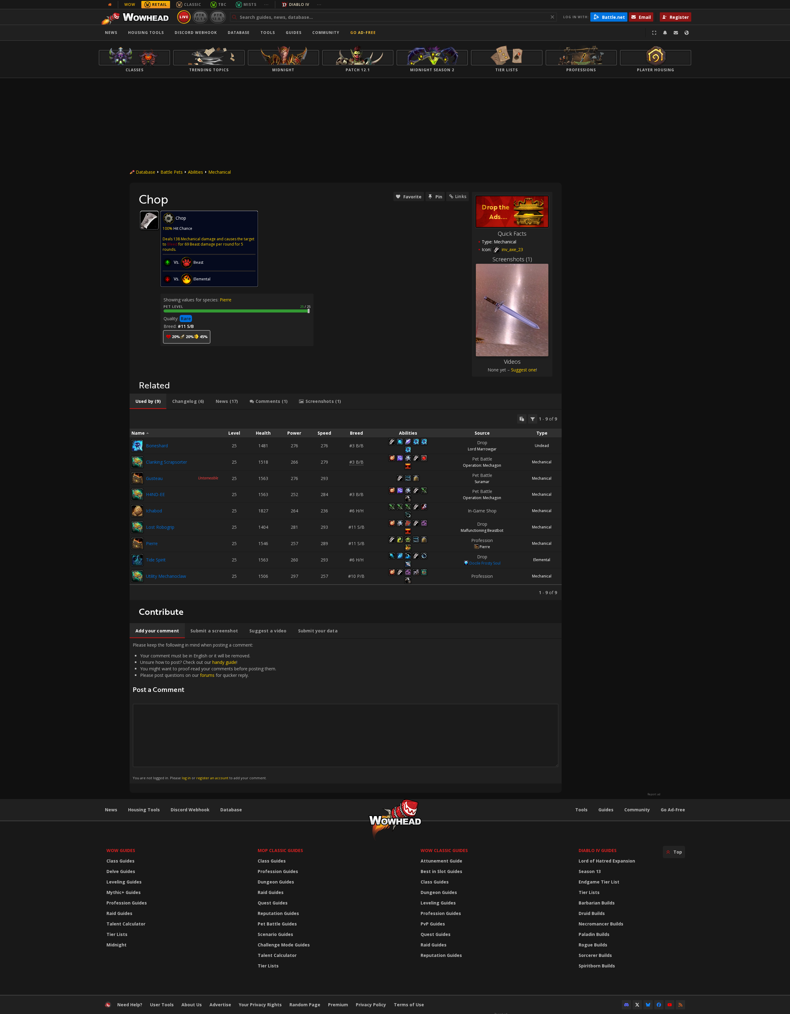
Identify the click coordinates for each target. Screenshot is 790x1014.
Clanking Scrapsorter (166, 462)
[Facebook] (658, 1004)
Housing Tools (144, 810)
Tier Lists (116, 934)
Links (460, 196)
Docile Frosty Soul (485, 563)
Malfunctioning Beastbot (482, 530)
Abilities (195, 172)
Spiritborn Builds (597, 966)
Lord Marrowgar (482, 449)
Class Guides (120, 861)
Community (325, 32)
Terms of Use (409, 1005)
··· (266, 4)
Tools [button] (267, 32)
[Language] (686, 32)
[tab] (148, 401)
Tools (581, 810)
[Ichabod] (137, 511)
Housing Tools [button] (146, 32)
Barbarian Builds (597, 903)
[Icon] (149, 220)
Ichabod (154, 511)
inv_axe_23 (512, 249)
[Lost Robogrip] (137, 527)
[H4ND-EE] (137, 494)
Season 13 (590, 871)
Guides (293, 32)
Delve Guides (120, 871)
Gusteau (154, 478)
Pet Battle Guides (277, 924)
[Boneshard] (137, 446)
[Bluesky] (648, 1004)
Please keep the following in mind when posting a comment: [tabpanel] (204, 711)
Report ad (653, 794)
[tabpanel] (346, 505)
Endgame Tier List (599, 882)
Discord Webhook (196, 32)
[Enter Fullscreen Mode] (654, 32)
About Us (191, 1005)
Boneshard (157, 446)
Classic (192, 4)
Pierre (225, 300)
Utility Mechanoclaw (166, 576)
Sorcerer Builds (595, 955)
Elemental (541, 559)
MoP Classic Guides (280, 850)
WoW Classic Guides (444, 850)
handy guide (224, 662)
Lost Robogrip (160, 527)
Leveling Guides (124, 882)
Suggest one (523, 370)
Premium (338, 1005)
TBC (222, 4)
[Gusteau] (137, 478)
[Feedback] (675, 32)
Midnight (116, 945)
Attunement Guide (441, 861)
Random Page (304, 1005)
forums (207, 675)
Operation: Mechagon (482, 465)
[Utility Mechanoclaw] (137, 576)
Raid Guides (119, 913)
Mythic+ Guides (123, 892)
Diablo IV (299, 4)
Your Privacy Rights (260, 1005)
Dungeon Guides (276, 882)
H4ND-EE (155, 494)
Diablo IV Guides (598, 850)
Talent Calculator (125, 924)
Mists (249, 4)
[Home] (137, 17)
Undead (542, 445)
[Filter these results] (532, 419)
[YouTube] (669, 1004)
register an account (212, 778)
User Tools (162, 1005)
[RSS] (680, 1004)
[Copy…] (521, 419)
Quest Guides (273, 903)
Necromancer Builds (601, 924)
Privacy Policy (371, 1005)
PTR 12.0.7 (217, 17)
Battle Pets (171, 172)
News (111, 32)
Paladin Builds (594, 934)
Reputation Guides (278, 913)
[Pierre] (137, 543)
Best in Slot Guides (441, 871)
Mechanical (219, 172)
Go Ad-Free (363, 32)
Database (239, 32)
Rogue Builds (593, 945)
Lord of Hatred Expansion (607, 861)
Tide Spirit (156, 560)
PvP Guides (433, 924)
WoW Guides (120, 850)
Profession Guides (126, 903)
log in (186, 778)
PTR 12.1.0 (200, 17)
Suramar (482, 481)
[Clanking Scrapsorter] (137, 462)
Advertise (220, 1005)
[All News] (110, 4)
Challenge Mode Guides (284, 945)
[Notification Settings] (665, 32)
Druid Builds (592, 913)
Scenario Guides (275, 934)
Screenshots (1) (512, 259)
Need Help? (129, 1005)
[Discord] (626, 1004)
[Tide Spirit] (137, 560)
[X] (637, 1004)
